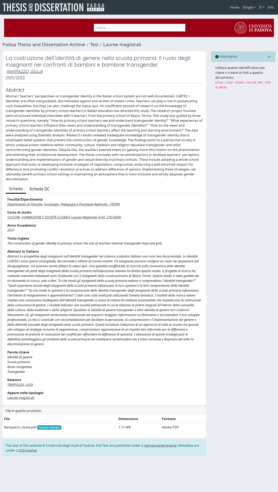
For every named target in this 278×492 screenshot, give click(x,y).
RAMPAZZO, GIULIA (25, 71)
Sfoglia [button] (248, 7)
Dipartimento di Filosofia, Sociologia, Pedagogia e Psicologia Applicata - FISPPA (63, 204)
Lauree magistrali (122, 44)
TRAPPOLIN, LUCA (20, 384)
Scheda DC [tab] (40, 188)
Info (271, 7)
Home (235, 7)
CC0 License (28, 450)
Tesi (94, 44)
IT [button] (260, 7)
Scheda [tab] (16, 188)
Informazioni (228, 56)
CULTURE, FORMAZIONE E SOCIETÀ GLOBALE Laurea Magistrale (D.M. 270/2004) (64, 217)
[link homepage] (54, 7)
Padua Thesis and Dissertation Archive (43, 44)
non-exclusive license (160, 445)
